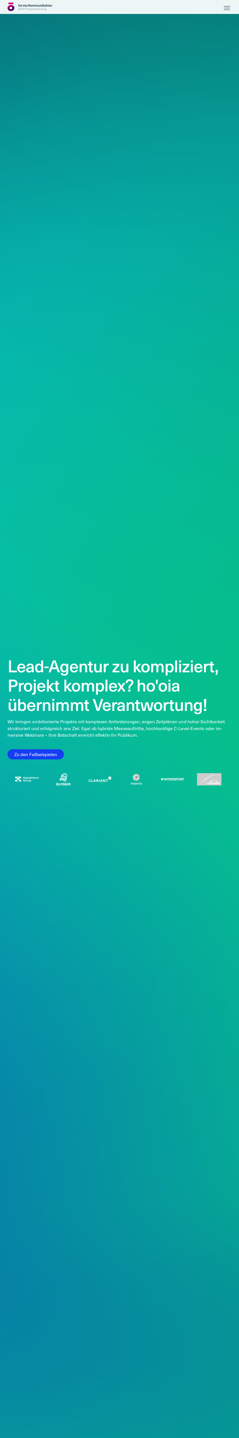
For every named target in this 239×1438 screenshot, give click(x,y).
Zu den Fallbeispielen (35, 754)
